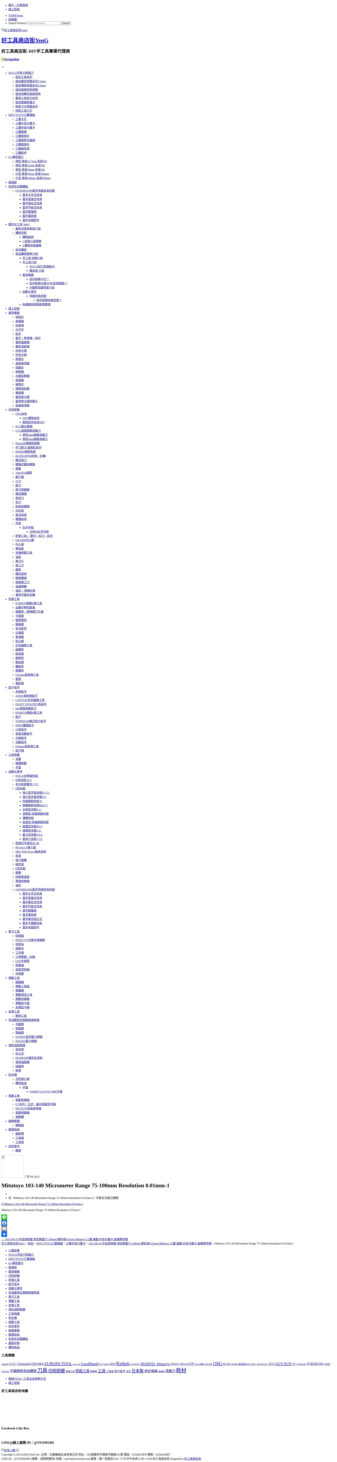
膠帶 (18, 1070)
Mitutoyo (163, 1364)
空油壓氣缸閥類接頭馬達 (23, 1020)
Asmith (5, 1364)
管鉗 (18, 679)
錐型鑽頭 (21, 493)
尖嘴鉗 (19, 632)
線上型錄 (14, 9)
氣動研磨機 (22, 1112)
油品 (18, 557)
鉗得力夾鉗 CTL (32, 839)
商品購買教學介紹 (26, 253)
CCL (12, 1364)
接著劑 (19, 1066)
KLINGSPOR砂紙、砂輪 (30, 455)
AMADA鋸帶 (23, 472)
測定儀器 (151, 1371)
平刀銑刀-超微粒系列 (28, 447)
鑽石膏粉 (21, 573)
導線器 (19, 1125)
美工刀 (19, 565)
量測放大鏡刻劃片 (26, 401)
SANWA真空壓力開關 (28, 1036)
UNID (326, 1364)
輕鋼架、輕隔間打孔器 (29, 611)
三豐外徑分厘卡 (25, 123)
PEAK (226, 1364)
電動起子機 (22, 1003)
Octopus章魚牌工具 (27, 674)
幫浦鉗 (19, 636)
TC (294, 1364)
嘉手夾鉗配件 (30, 220)
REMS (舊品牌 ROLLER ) (243, 1364)
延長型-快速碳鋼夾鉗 (35, 822)
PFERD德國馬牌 (25, 451)
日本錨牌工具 (23, 645)
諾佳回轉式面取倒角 (28, 93)
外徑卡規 (21, 354)
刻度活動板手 (23, 733)
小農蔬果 (14, 1250)
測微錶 (161, 1371)
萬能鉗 (19, 683)
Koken (122, 1363)
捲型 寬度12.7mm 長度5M (31, 161)
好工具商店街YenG (24, 40)
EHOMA (37, 1364)
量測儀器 (28, 274)
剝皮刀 (19, 498)
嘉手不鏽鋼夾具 (32, 923)
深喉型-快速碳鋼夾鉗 (35, 813)
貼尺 (18, 333)
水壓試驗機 (22, 375)
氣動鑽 (19, 1116)
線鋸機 (19, 982)
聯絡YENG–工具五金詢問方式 (27, 1378)
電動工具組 (22, 986)
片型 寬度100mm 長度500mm (33, 178)
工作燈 (19, 952)
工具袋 (19, 1142)
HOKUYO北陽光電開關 (30, 940)
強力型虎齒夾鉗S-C (34, 796)
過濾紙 (12, 182)
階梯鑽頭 (21, 578)
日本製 (137, 1371)
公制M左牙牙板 (39, 531)
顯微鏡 (19, 392)
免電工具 (14, 1011)
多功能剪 (21, 628)
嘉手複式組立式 (32, 919)
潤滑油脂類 (22, 1062)
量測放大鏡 (22, 397)
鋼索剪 (19, 658)
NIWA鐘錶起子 (24, 725)
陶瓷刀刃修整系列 (26, 106)
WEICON (5, 1371)
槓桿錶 (19, 371)
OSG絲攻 (21, 413)
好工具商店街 (192, 1458)
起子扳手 (14, 687)
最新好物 (14, 1343)
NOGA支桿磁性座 (26, 775)
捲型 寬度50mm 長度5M (30, 169)
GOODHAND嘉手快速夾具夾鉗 (35, 190)
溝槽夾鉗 (28, 818)
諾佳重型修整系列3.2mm (30, 81)
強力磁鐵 (21, 860)
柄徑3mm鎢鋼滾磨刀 (35, 434)
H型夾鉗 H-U (23, 780)
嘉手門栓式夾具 (32, 207)
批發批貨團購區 (18, 186)
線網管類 (14, 1121)
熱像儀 (19, 965)
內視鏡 (19, 973)
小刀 (18, 481)
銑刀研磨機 (22, 489)
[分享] (168, 1234)
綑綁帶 (19, 1133)
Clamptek (24, 1364)
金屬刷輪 (21, 586)
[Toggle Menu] (2, 67)
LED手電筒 (22, 961)
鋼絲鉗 (19, 662)
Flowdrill (76, 1364)
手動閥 (19, 1024)
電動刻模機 (22, 999)
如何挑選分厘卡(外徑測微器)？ (48, 283)
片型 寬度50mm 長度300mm (32, 173)
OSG (217, 1363)
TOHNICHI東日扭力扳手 (30, 721)
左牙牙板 (28, 527)
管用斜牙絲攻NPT (33, 422)
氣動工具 (14, 1095)
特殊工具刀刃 (23, 110)
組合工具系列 (23, 77)
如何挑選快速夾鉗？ (49, 300)
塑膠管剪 (21, 620)
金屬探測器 (22, 405)
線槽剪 (19, 649)
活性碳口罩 (22, 1079)
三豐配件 (21, 152)
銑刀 (18, 485)
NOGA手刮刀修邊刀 (21, 72)
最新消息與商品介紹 (28, 228)
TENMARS (301, 1364)
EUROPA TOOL (58, 1363)
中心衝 (19, 544)
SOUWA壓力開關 (26, 1041)
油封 (18, 885)
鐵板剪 (19, 666)
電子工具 (14, 931)
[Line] (168, 1217)
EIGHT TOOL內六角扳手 (31, 704)
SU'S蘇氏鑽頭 (23, 426)
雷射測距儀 (22, 346)
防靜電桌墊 (22, 876)
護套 (18, 468)
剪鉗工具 (14, 599)
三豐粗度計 (22, 144)
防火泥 (19, 1053)
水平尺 (19, 329)
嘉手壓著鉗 (29, 211)
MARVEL (148, 1364)
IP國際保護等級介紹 (41, 287)
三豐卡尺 (21, 119)
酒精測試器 (22, 388)
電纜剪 (19, 670)
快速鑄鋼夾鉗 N (32, 801)
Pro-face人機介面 (25, 847)
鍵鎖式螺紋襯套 (25, 464)
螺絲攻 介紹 (36, 270)
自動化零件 (29, 291)
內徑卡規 (21, 350)
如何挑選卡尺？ (39, 279)
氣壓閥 (19, 1028)
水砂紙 (19, 510)
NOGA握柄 (199, 1364)
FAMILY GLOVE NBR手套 (45, 1091)
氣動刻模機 (22, 1100)
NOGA (175, 1364)
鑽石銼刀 (21, 460)
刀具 (42, 1370)
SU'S (279, 1364)
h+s (101, 1364)
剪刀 (18, 502)
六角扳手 (21, 729)
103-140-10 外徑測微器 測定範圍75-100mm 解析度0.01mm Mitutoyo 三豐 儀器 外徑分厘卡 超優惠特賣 (64, 1239)
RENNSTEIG (262, 1364)
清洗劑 (19, 1049)
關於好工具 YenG (19, 224)
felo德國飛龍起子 (26, 708)
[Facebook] (168, 1223)
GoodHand (89, 1363)
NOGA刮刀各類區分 (42, 266)
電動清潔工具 (23, 994)
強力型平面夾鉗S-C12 (35, 792)
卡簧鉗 (19, 615)
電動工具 (14, 977)
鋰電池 (19, 948)
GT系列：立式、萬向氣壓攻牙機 (35, 1104)
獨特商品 (21, 1083)
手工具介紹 (29, 262)
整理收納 (14, 1129)
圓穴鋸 (19, 477)
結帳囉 (12, 19)
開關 (18, 872)
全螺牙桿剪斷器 (25, 607)
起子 (18, 716)
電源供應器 (22, 881)
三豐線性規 (22, 148)
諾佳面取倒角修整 (26, 89)
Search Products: (17, 23)
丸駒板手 (21, 738)
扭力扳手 (119, 1371)
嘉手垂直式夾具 (32, 199)
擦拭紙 (19, 548)
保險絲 (19, 944)
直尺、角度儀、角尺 (28, 338)
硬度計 (19, 384)
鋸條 (18, 569)
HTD (113, 1364)
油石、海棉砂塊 (25, 590)
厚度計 (19, 359)
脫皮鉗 (19, 653)
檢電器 (19, 935)
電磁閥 (19, 1032)
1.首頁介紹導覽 (31, 241)
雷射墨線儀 (22, 342)
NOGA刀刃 (187, 1364)
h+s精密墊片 (16, 157)
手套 (18, 767)
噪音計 (19, 317)
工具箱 (19, 1137)
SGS (272, 1364)
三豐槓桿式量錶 (25, 140)
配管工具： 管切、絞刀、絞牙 (34, 535)
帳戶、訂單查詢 (18, 5)
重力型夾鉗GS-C (32, 834)
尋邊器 (19, 321)
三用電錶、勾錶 (25, 956)
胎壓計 (19, 367)
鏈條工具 (21, 1015)
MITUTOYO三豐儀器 (21, 114)
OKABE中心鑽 (24, 540)
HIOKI (106, 1364)
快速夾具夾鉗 (37, 296)
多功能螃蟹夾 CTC (27, 784)
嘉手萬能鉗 (29, 216)
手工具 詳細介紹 (32, 258)
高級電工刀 (22, 582)
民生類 (12, 1074)
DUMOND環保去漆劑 (28, 1057)
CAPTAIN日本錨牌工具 (30, 700)
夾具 (18, 855)
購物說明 (28, 237)
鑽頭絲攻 (21, 519)
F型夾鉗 (20, 788)
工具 (101, 1371)
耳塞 (18, 759)
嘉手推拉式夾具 (32, 203)
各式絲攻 (21, 514)
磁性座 (19, 864)
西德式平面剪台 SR (27, 843)
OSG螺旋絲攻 (30, 418)
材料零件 (14, 1146)
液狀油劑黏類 (16, 1045)
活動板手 (21, 742)
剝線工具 (70, 1371)
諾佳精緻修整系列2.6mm (30, 85)
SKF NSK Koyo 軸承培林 (30, 851)
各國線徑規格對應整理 (36, 304)
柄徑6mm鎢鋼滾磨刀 (35, 439)
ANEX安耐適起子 (26, 695)
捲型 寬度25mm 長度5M (30, 165)
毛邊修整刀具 (23, 552)
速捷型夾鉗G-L (31, 830)
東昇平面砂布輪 (25, 594)
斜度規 (19, 325)
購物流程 (21, 232)
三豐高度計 (22, 136)
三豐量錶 (21, 131)
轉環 (18, 1150)
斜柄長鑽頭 (22, 506)
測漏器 (19, 380)
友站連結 (21, 249)
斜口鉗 (19, 641)
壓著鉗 (19, 624)
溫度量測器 (22, 363)
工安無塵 (14, 754)
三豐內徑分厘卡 (25, 127)
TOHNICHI (314, 1364)
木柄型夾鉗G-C (31, 809)
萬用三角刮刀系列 (26, 98)
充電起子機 (22, 1007)
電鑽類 (19, 990)
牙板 (18, 523)
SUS (287, 1363)
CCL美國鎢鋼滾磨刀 (28, 430)
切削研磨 (14, 409)
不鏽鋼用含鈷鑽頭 (23, 1371)
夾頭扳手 (21, 691)
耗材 (181, 1370)
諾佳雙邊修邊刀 (25, 102)
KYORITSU (135, 1364)
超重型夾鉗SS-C (32, 826)
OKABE (208, 1364)
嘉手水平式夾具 (32, 194)
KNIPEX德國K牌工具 (28, 603)
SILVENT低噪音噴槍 (28, 1108)
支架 (128, 1371)
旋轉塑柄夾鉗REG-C (35, 805)
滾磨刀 (170, 1371)
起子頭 (19, 750)
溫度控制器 (22, 969)
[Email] (168, 1228)
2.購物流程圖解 (31, 245)
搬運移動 (21, 763)
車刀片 (19, 561)
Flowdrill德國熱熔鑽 (27, 443)
